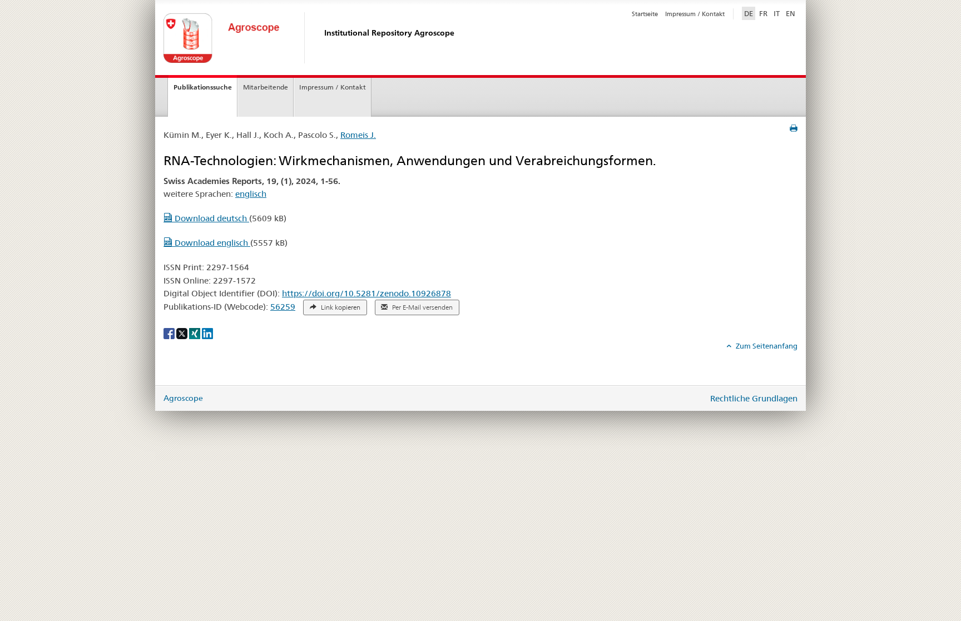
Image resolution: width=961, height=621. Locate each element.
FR (763, 13)
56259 (282, 306)
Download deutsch (210, 218)
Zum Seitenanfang (765, 345)
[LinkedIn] (207, 333)
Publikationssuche (203, 87)
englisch (250, 193)
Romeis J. (358, 135)
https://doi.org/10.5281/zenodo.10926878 (366, 293)
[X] (182, 333)
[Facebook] (170, 333)
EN (790, 13)
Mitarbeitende (265, 87)
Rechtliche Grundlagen (753, 398)
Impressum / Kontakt (695, 14)
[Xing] (195, 333)
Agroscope (183, 398)
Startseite (645, 14)
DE (749, 13)
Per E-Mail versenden (421, 307)
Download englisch (211, 242)
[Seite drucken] (793, 128)
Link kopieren (339, 307)
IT (777, 13)
